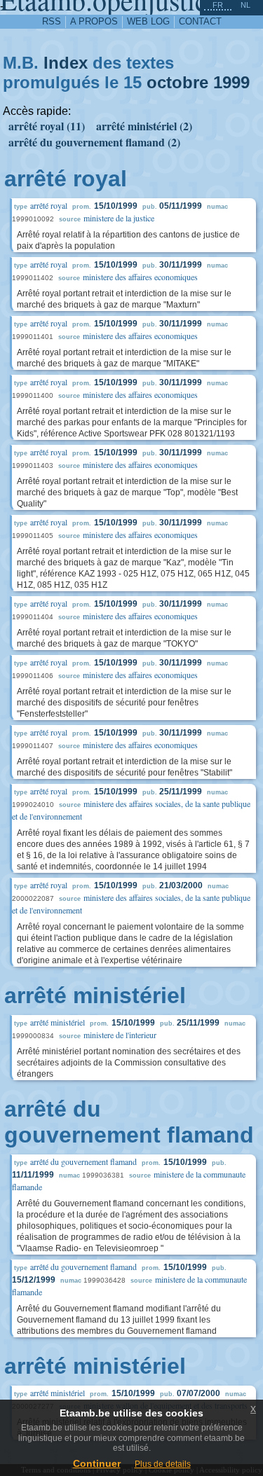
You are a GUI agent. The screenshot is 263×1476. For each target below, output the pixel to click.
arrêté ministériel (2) (144, 126)
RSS (51, 21)
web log (148, 21)
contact (200, 21)
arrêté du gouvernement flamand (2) (94, 142)
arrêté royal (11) (46, 126)
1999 (231, 82)
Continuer (97, 1463)
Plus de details (163, 1464)
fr (218, 5)
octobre (177, 82)
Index (65, 62)
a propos (94, 21)
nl (245, 5)
